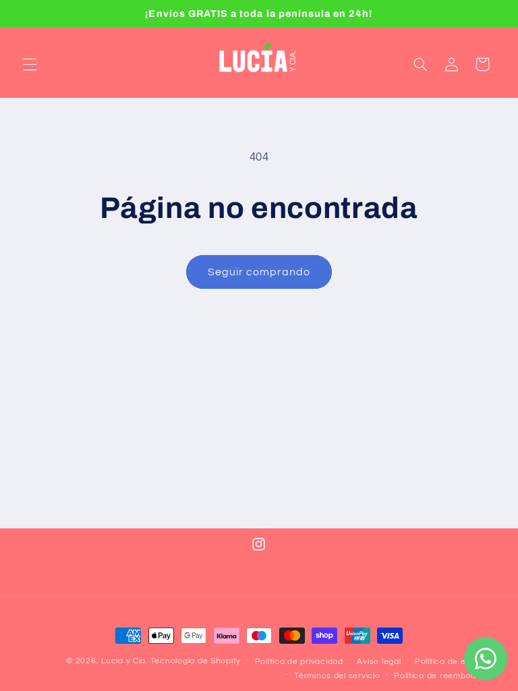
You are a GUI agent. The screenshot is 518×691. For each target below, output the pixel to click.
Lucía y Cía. (124, 661)
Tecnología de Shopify (195, 661)
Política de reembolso (438, 676)
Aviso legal (379, 661)
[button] (29, 64)
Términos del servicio (337, 676)
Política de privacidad (299, 661)
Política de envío (449, 661)
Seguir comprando (259, 272)
